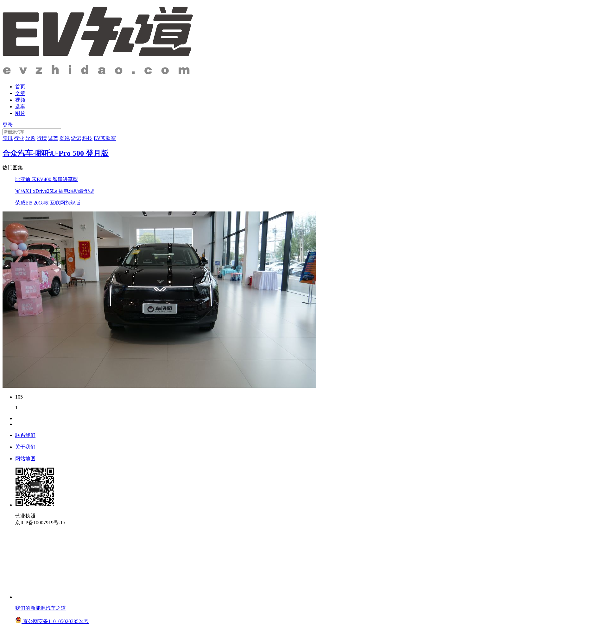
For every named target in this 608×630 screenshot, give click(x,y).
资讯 (8, 138)
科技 (87, 138)
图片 (20, 113)
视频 (20, 100)
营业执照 (25, 516)
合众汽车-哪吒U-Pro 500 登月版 (56, 153)
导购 (30, 138)
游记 (76, 138)
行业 (19, 138)
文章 (20, 93)
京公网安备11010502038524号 (55, 621)
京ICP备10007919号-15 (40, 522)
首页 (20, 86)
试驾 (53, 138)
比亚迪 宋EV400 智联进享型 (46, 179)
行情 (42, 138)
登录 (8, 125)
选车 (20, 106)
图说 (65, 138)
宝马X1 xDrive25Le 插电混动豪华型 (54, 191)
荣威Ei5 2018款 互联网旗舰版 (47, 202)
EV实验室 (105, 138)
